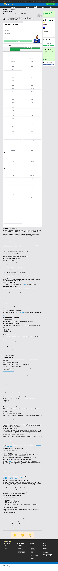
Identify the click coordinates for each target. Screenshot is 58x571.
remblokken (27, 243)
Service (36, 1)
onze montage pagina (17, 528)
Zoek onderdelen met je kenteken (12, 22)
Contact (44, 1)
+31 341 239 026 (45, 551)
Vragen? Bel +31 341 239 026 (7, 1)
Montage (40, 1)
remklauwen (21, 243)
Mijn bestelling (31, 1)
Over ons (48, 1)
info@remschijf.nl (46, 552)
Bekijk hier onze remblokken (8, 315)
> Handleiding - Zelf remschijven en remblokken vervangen (13, 477)
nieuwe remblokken (20, 312)
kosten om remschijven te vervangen (9, 469)
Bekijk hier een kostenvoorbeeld (8, 371)
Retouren (26, 1)
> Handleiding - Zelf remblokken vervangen (10, 478)
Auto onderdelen (20, 1)
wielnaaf (18, 387)
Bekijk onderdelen (18, 41)
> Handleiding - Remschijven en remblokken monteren (12, 380)
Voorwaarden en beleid (51, 563)
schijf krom (24, 284)
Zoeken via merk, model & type (32, 22)
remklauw (22, 387)
